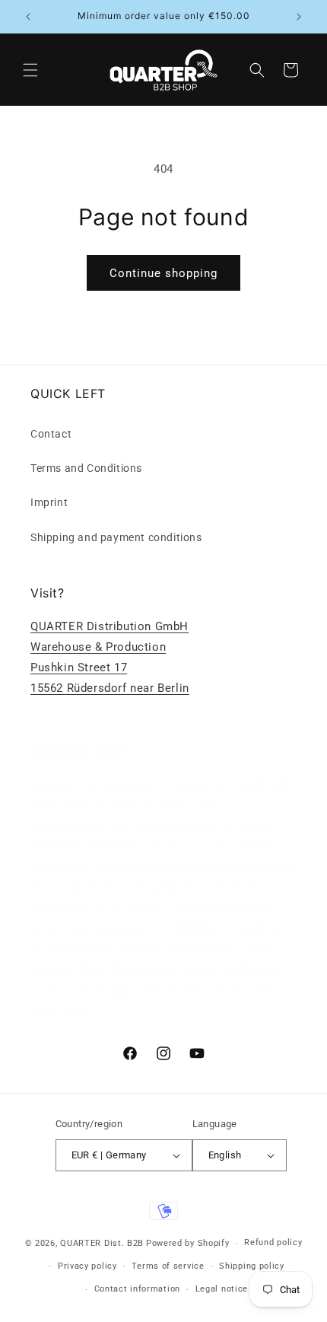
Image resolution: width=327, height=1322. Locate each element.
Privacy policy (87, 1266)
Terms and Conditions (86, 468)
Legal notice (221, 1289)
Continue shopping (163, 273)
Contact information (137, 1289)
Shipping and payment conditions (116, 537)
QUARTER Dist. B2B (102, 1243)
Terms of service (168, 1266)
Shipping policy (251, 1266)
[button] (30, 70)
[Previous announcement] (28, 16)
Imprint (49, 502)
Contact (50, 434)
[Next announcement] (299, 16)
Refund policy (273, 1242)
